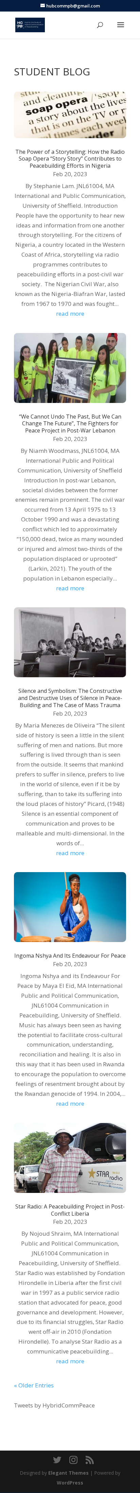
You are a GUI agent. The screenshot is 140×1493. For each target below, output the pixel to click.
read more (70, 313)
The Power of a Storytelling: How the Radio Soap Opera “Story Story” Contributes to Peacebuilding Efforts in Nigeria (70, 159)
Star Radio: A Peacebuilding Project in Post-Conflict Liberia (70, 1210)
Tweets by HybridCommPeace (54, 1405)
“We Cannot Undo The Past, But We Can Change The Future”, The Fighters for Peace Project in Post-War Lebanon (70, 424)
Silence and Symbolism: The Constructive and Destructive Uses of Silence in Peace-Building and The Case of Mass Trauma (70, 698)
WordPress (70, 1482)
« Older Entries (34, 1385)
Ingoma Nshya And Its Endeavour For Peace (70, 955)
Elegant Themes (68, 1473)
